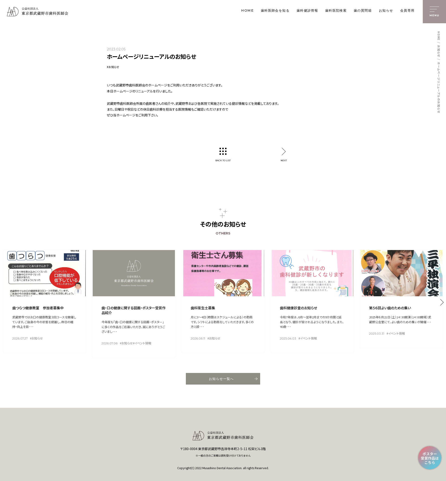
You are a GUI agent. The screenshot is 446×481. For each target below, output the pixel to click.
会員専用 (407, 11)
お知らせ (386, 11)
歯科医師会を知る (275, 11)
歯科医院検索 (336, 11)
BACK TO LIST (223, 160)
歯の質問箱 (363, 11)
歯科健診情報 (307, 11)
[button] (442, 302)
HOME (247, 11)
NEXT (284, 160)
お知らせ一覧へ (221, 379)
